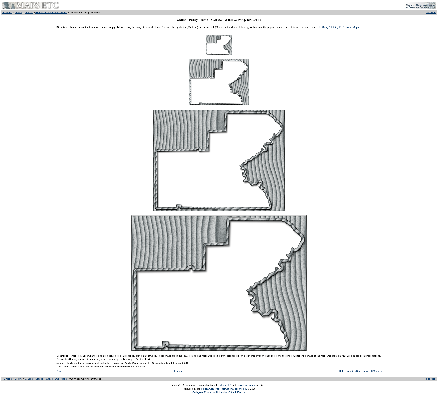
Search (60, 371)
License (178, 371)
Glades (29, 12)
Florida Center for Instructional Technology (224, 388)
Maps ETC (225, 385)
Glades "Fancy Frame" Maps (51, 12)
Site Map (431, 12)
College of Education (203, 392)
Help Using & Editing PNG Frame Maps (337, 27)
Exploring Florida (246, 385)
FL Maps (7, 12)
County (18, 12)
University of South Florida (230, 392)
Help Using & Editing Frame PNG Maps (360, 371)
